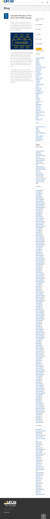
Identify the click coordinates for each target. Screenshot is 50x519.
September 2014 (39, 411)
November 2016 (39, 371)
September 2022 (39, 263)
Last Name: (38, 34)
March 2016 (38, 383)
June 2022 (38, 267)
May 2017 (38, 362)
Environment (39, 68)
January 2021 (39, 294)
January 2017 (39, 368)
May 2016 (38, 380)
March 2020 (38, 309)
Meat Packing (39, 93)
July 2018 (38, 340)
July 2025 (38, 210)
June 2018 (38, 342)
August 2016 (38, 376)
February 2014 (39, 422)
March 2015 (38, 402)
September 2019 (39, 318)
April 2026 (38, 196)
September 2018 (39, 337)
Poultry (37, 95)
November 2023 (39, 241)
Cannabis (38, 82)
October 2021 (39, 280)
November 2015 (39, 390)
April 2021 (38, 289)
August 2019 (38, 320)
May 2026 (38, 195)
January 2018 (39, 349)
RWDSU (37, 62)
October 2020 (39, 298)
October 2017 (39, 354)
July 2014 (38, 414)
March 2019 (38, 328)
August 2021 (38, 283)
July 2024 (38, 229)
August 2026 (39, 190)
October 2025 (39, 206)
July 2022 (38, 266)
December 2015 (39, 388)
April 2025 (38, 215)
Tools (37, 134)
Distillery (38, 85)
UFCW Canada (39, 119)
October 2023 (39, 243)
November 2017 (39, 352)
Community (38, 65)
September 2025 (39, 207)
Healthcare (38, 79)
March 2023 (38, 253)
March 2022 (38, 272)
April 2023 (38, 252)
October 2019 (39, 317)
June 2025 (38, 212)
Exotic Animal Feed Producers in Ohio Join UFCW (40, 174)
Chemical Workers (40, 84)
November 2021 (39, 278)
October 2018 (39, 335)
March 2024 (38, 235)
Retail (37, 96)
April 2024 (38, 233)
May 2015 (38, 399)
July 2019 (38, 321)
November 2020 (39, 297)
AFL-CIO (38, 59)
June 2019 (38, 323)
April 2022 (38, 270)
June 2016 (38, 379)
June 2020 (38, 304)
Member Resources (40, 112)
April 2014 (38, 419)
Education (38, 71)
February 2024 (39, 236)
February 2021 (39, 292)
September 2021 (39, 281)
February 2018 (39, 348)
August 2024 (39, 227)
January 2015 (39, 405)
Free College (39, 73)
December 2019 (39, 314)
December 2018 (39, 332)
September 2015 (39, 393)
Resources (38, 107)
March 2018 (38, 346)
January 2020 (39, 312)
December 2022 (39, 258)
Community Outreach (41, 67)
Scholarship (38, 75)
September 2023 (39, 244)
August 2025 (39, 209)
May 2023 (38, 250)
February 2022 (39, 274)
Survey (37, 118)
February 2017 (39, 366)
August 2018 (38, 338)
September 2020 (39, 300)
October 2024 (39, 224)
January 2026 (39, 201)
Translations (38, 140)
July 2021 (38, 284)
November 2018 (39, 334)
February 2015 (39, 403)
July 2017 (38, 359)
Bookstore (38, 64)
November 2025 (39, 204)
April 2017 (38, 363)
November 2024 (39, 223)
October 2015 (39, 391)
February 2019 (39, 329)
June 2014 (38, 416)
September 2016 (39, 374)
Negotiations (39, 104)
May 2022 (38, 269)
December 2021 (39, 277)
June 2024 (38, 230)
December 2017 (39, 351)
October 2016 (39, 373)
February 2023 (39, 255)
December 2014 (39, 407)
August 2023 (39, 246)
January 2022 (39, 275)
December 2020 (39, 295)
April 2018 (38, 345)
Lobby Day (38, 98)
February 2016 (39, 385)
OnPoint (37, 129)
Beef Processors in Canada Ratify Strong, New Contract (41, 168)
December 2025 (39, 202)
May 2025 (38, 213)
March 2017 (38, 365)
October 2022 (39, 261)
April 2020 (38, 308)
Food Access (39, 70)
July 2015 (38, 396)
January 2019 (39, 331)
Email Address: (39, 24)
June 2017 (38, 360)
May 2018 (38, 343)
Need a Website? (39, 136)
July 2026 (38, 192)
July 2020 (38, 303)
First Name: (38, 29)
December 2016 (39, 369)
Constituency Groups (40, 126)
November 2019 (39, 315)
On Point (38, 99)
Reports (37, 113)
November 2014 (39, 408)
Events (37, 76)
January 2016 (39, 386)
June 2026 (38, 193)
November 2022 (39, 260)
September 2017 (39, 356)
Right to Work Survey (40, 133)
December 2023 (39, 240)
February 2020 (39, 311)
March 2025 (38, 216)
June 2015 (38, 397)
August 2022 (39, 264)
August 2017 (38, 357)
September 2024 (39, 226)
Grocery (37, 87)
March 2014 (38, 420)
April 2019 (38, 326)
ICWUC (37, 61)
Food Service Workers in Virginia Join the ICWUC (41, 180)
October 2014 (39, 410)
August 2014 (38, 413)
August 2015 (38, 394)
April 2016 (38, 382)
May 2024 (38, 232)
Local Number (39, 43)
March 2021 (38, 291)
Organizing (38, 105)
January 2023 (39, 257)
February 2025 (39, 218)
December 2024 (39, 221)
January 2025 (39, 219)
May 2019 (38, 325)
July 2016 (38, 377)
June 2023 (38, 249)
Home (37, 128)
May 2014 (38, 417)
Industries (38, 81)
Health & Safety (39, 78)
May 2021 (38, 287)
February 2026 (39, 199)
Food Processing (39, 92)
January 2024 (39, 238)
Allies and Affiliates (40, 58)
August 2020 (39, 301)
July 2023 (38, 247)
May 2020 (38, 306)
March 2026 (38, 198)
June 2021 (38, 286)
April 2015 (38, 400)
